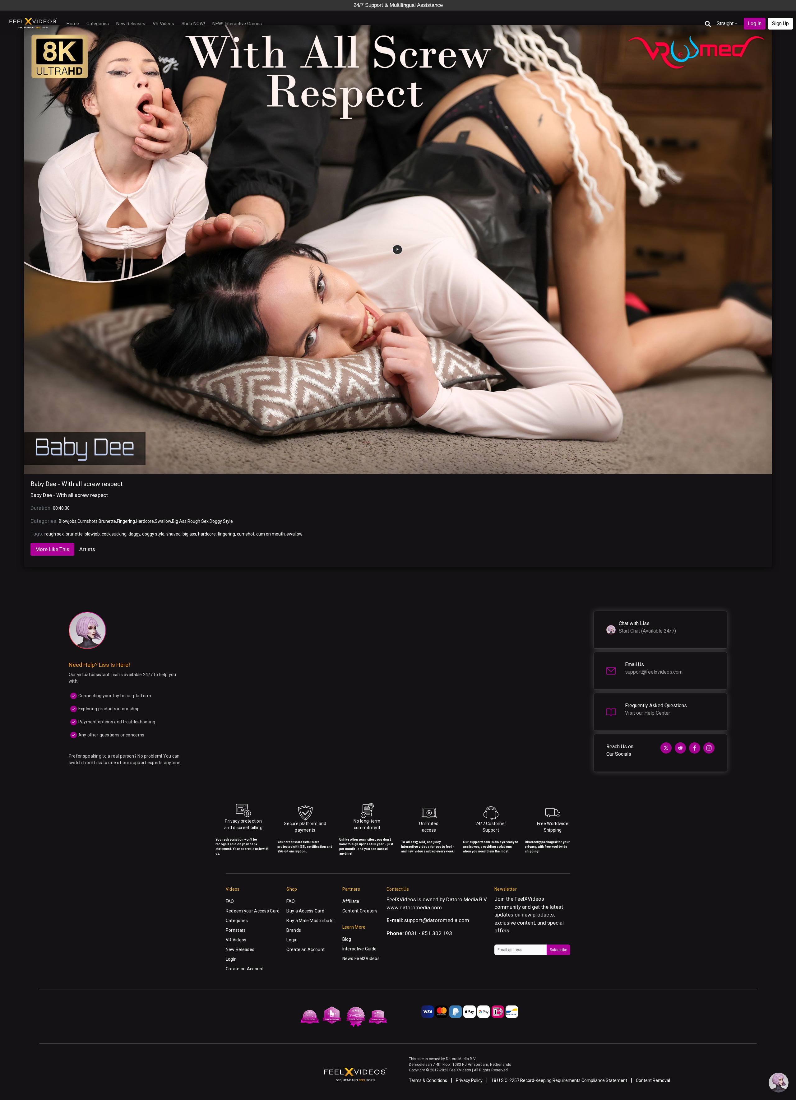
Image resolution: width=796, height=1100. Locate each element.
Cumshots (87, 521)
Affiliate (350, 901)
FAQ (230, 901)
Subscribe (558, 950)
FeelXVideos (529, 899)
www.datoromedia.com (414, 907)
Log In (754, 23)
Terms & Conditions (428, 1080)
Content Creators (359, 910)
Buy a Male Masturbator (310, 920)
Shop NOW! (193, 23)
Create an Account (245, 968)
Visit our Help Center (647, 713)
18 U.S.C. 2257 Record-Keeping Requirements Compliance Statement (559, 1080)
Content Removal (653, 1080)
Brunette (107, 521)
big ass (189, 533)
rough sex (54, 533)
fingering (226, 533)
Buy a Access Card (305, 910)
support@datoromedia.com (436, 920)
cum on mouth (270, 533)
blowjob (92, 533)
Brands (293, 930)
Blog (346, 939)
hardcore (207, 533)
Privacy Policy (469, 1080)
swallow (295, 533)
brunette (74, 533)
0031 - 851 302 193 (428, 933)
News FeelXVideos (361, 958)
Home (73, 23)
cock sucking (114, 533)
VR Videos (163, 23)
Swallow (163, 521)
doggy (134, 533)
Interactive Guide (359, 948)
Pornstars (236, 930)
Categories (97, 23)
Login (231, 959)
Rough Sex (198, 521)
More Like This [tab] (52, 549)
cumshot (245, 533)
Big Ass (179, 521)
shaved (173, 533)
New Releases (130, 23)
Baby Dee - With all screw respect (76, 484)
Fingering (126, 521)
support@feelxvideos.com (654, 672)
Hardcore (145, 521)
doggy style (153, 533)
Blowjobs (67, 521)
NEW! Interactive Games (237, 23)
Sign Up (780, 23)
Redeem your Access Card (253, 910)
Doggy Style (221, 521)
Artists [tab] (87, 549)
